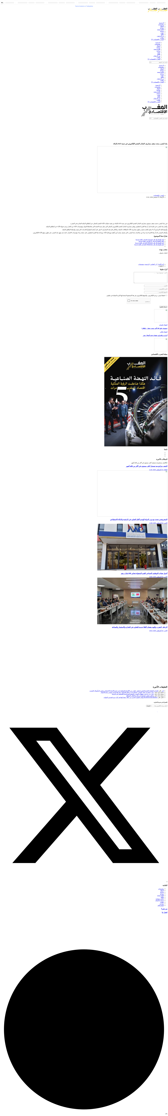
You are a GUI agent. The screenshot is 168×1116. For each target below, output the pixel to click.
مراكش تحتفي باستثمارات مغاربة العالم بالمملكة (140, 695)
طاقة (162, 34)
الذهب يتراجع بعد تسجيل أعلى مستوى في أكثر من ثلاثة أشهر (146, 466)
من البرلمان (160, 36)
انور (163, 691)
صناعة (162, 28)
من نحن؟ (164, 909)
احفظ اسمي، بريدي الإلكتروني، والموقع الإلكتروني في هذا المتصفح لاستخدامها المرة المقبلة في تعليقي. (135, 295)
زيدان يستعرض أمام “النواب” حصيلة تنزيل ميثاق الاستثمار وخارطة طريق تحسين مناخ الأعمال (127, 692)
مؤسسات (161, 24)
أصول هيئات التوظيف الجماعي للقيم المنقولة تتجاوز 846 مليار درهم (144, 573)
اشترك (148, 706)
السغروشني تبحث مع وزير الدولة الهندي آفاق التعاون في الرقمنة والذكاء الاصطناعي (138, 519)
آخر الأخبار (161, 264)
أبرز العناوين (153, 264)
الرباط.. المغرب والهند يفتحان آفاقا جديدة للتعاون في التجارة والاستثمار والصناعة (139, 627)
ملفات (162, 38)
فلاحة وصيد (160, 29)
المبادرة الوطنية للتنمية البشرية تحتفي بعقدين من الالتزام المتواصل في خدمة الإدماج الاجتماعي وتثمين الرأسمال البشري (124, 691)
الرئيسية (161, 23)
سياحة (162, 31)
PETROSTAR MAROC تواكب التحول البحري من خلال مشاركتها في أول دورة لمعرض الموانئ (131, 697)
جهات (162, 33)
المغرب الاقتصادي (158, 195)
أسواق (162, 26)
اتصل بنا (164, 912)
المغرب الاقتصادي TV (157, 39)
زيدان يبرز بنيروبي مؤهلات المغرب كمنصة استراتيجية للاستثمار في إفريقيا (133, 694)
